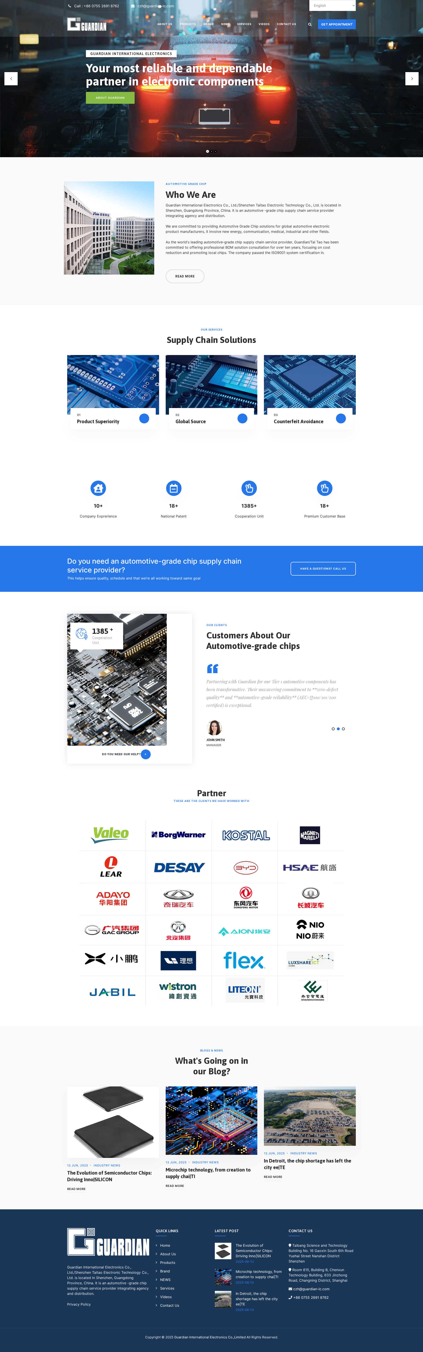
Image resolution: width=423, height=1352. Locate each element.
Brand (208, 24)
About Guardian (110, 97)
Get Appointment (337, 24)
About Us (164, 24)
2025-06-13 (245, 1261)
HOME (145, 24)
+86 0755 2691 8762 (311, 1297)
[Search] (309, 24)
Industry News (107, 1165)
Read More (76, 1189)
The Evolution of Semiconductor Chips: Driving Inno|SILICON (254, 1250)
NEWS (225, 24)
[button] (333, 728)
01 (79, 415)
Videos (264, 24)
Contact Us (286, 24)
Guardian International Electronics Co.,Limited (210, 1337)
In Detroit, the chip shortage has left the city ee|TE (257, 1298)
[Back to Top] (414, 1345)
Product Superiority (98, 421)
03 (276, 415)
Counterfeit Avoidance (298, 421)
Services (244, 24)
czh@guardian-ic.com (311, 1289)
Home (165, 1245)
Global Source (191, 421)
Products (188, 24)
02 (178, 415)
